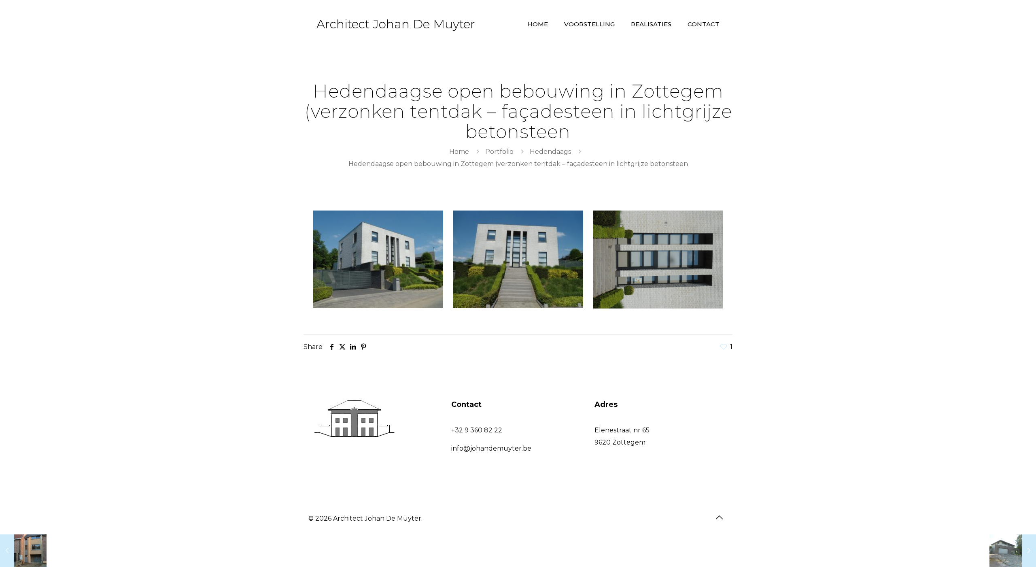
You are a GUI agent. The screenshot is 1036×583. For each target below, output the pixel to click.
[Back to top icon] (719, 517)
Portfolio (499, 151)
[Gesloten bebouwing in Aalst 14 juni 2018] (23, 550)
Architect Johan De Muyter (395, 24)
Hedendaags (550, 151)
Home (459, 151)
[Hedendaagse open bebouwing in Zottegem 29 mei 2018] (1012, 550)
